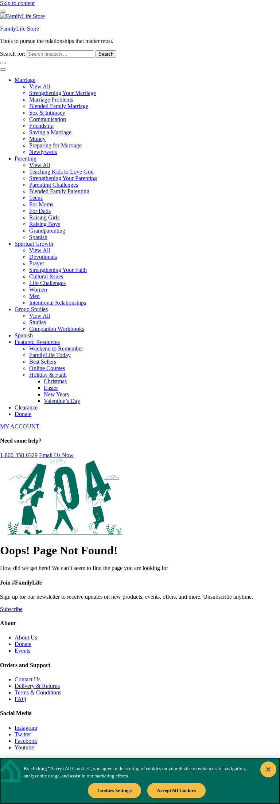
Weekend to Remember (56, 348)
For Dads (40, 211)
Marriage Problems (51, 99)
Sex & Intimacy (47, 113)
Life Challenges (47, 283)
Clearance (26, 407)
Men (34, 296)
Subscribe (11, 609)
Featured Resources (37, 342)
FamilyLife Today (50, 355)
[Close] (268, 769)
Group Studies (31, 309)
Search (105, 54)
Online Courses (47, 368)
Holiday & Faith (48, 375)
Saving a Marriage (50, 132)
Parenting (25, 158)
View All (39, 86)
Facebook (26, 741)
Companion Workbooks (56, 329)
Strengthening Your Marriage (62, 93)
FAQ (20, 699)
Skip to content (17, 3)
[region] (140, 781)
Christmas (55, 381)
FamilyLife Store (19, 28)
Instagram (26, 728)
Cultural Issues (46, 276)
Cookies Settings (114, 790)
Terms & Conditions (38, 692)
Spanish (38, 237)
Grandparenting (47, 230)
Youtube (24, 747)
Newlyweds (43, 152)
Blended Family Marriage (58, 106)
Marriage (25, 80)
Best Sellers (42, 362)
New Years (56, 394)
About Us (26, 637)
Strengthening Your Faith (58, 270)
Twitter (23, 734)
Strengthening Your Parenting (63, 178)
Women (38, 289)
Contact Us (27, 679)
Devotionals (43, 257)
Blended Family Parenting (59, 191)
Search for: (12, 54)
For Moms (41, 204)
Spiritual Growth (34, 244)
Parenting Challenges (53, 185)
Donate (23, 414)
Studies (37, 322)
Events (22, 650)
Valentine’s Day (62, 401)
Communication (47, 119)
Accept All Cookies (176, 790)
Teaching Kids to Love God (61, 172)
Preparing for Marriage (55, 145)
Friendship (41, 126)
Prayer (36, 263)
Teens (36, 198)
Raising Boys (44, 224)
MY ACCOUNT (19, 426)
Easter (51, 388)
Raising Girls (44, 217)
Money (37, 139)
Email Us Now (56, 455)
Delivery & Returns (37, 686)
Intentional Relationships (57, 303)
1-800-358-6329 (19, 455)
